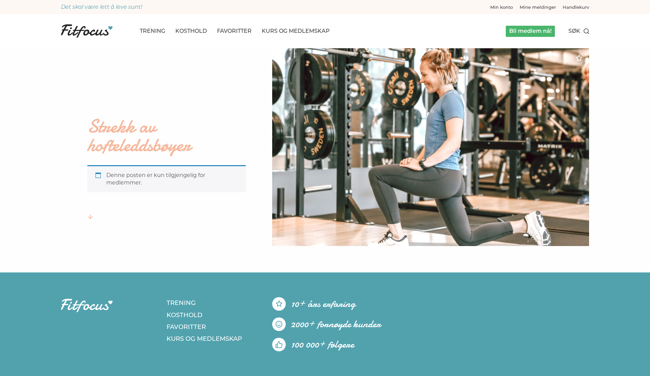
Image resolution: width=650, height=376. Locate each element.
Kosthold (191, 31)
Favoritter (234, 31)
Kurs (296, 31)
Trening (152, 31)
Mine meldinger (538, 7)
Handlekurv (576, 7)
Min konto (501, 7)
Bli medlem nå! (530, 31)
